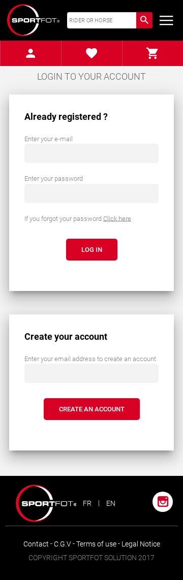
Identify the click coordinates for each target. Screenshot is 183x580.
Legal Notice (140, 544)
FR (87, 503)
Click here (117, 218)
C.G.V (63, 544)
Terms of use (97, 544)
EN (110, 503)
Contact (36, 544)
